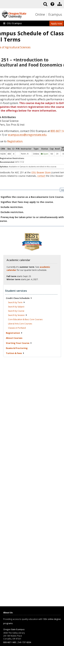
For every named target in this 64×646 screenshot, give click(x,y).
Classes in (17, 328)
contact (41, 175)
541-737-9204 (24, 642)
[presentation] (52, 4)
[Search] (45, 4)
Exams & (17, 348)
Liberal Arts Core (20, 323)
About (14, 337)
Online (40, 14)
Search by (15, 302)
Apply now (56, 23)
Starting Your (17, 343)
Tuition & (14, 353)
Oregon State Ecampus (13, 629)
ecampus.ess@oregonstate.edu (27, 135)
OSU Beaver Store (41, 172)
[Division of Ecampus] (59, 4)
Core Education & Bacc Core (25, 319)
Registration (14, 141)
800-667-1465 (9, 642)
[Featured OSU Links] (52, 4)
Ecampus (55, 14)
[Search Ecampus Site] (45, 4)
